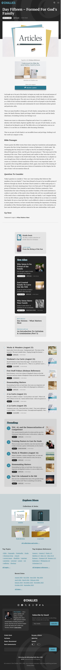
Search (53, 649)
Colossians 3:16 (37, 563)
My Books (7, 638)
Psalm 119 (49, 553)
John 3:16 (43, 556)
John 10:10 (50, 556)
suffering (6, 563)
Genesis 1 (35, 553)
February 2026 (34, 580)
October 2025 (19, 585)
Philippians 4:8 (45, 561)
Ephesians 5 (36, 561)
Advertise (34, 638)
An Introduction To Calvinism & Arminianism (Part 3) (30, 332)
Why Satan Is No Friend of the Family (24, 266)
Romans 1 (35, 558)
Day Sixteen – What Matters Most (29, 322)
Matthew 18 (36, 556)
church (17, 556)
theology (13, 563)
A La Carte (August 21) (17, 394)
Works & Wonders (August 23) (20, 347)
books (27, 553)
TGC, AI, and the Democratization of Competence (28, 428)
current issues (7, 558)
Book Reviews (20, 539)
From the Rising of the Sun (33, 249)
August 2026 (19, 577)
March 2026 (25, 580)
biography (11, 553)
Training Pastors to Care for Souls (27, 441)
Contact (34, 641)
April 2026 (18, 580)
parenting (6, 561)
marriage (24, 558)
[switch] (33, 644)
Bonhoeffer (19, 553)
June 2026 (33, 577)
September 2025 (29, 585)
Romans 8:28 (43, 558)
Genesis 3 (42, 553)
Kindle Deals (31, 237)
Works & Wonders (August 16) (25, 453)
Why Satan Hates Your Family (24, 302)
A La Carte (40, 539)
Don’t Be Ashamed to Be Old (24, 476)
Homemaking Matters (16, 382)
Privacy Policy (30, 665)
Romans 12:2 (52, 558)
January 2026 (19, 583)
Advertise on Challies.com (30, 80)
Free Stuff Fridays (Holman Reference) (23, 371)
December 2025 (28, 583)
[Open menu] (58, 2)
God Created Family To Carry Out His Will (24, 284)
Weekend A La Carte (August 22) (21, 359)
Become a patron (32, 88)
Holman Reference (34, 60)
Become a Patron (37, 635)
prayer (20, 561)
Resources (40, 522)
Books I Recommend (10, 641)
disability (17, 558)
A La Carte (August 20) (17, 406)
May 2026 (40, 577)
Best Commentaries (10, 644)
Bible (5, 553)
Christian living (8, 556)
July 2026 (26, 577)
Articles (16, 18)
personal (14, 561)
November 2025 (39, 583)
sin (25, 561)
